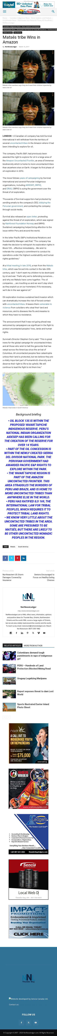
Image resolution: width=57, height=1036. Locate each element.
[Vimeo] (40, 633)
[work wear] (28, 789)
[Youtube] (45, 633)
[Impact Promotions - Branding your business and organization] (28, 921)
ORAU (9, 188)
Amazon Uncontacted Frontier (20, 160)
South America (23, 547)
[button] (4, 11)
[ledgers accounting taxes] (28, 834)
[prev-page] (4, 717)
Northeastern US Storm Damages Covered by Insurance (13, 577)
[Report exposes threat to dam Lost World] (9, 694)
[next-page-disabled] (8, 717)
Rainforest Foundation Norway (19, 223)
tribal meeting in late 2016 (19, 265)
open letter (32, 216)
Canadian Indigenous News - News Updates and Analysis (30, 18)
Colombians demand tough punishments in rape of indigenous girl (34, 655)
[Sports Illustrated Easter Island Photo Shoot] (9, 707)
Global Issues (7, 32)
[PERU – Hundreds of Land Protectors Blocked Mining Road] (9, 668)
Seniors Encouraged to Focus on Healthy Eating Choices (43, 577)
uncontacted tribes (19, 143)
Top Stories (17, 32)
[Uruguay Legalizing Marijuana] (9, 681)
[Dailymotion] (12, 633)
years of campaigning (30, 178)
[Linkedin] (23, 558)
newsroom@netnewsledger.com (33, 1004)
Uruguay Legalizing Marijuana (32, 678)
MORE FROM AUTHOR (33, 646)
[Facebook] (5, 558)
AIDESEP (30, 185)
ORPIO (38, 185)
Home (5, 18)
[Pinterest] (17, 558)
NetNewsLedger (11, 47)
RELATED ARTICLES (12, 646)
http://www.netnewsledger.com (28, 611)
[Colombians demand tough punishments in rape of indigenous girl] (9, 655)
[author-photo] (28, 603)
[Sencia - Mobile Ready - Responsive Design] (28, 879)
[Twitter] (11, 558)
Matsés (12, 547)
